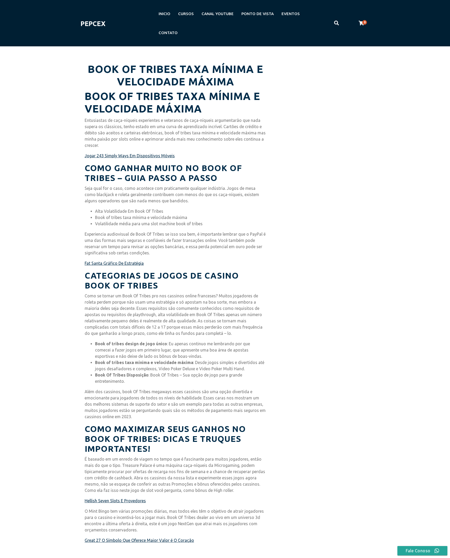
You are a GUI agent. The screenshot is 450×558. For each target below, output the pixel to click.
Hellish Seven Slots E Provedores (115, 500)
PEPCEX (92, 23)
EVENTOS (291, 13)
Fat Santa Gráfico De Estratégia (114, 263)
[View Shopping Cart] (361, 23)
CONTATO (168, 32)
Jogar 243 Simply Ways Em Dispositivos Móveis (130, 155)
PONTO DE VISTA (257, 13)
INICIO (164, 13)
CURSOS (186, 13)
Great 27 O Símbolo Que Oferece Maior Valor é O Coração (139, 540)
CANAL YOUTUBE (218, 13)
